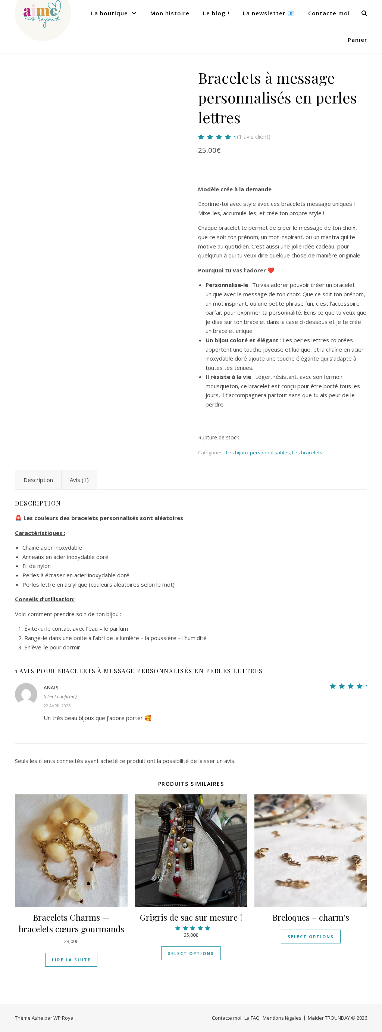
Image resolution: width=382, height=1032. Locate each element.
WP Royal (64, 1017)
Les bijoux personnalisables (258, 452)
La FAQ (252, 1017)
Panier (357, 39)
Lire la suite (71, 960)
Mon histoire (170, 13)
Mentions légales (282, 1017)
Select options (191, 953)
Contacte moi (329, 13)
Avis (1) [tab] (79, 479)
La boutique (109, 13)
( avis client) (253, 136)
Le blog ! (216, 13)
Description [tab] (38, 479)
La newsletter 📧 (269, 13)
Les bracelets (307, 452)
